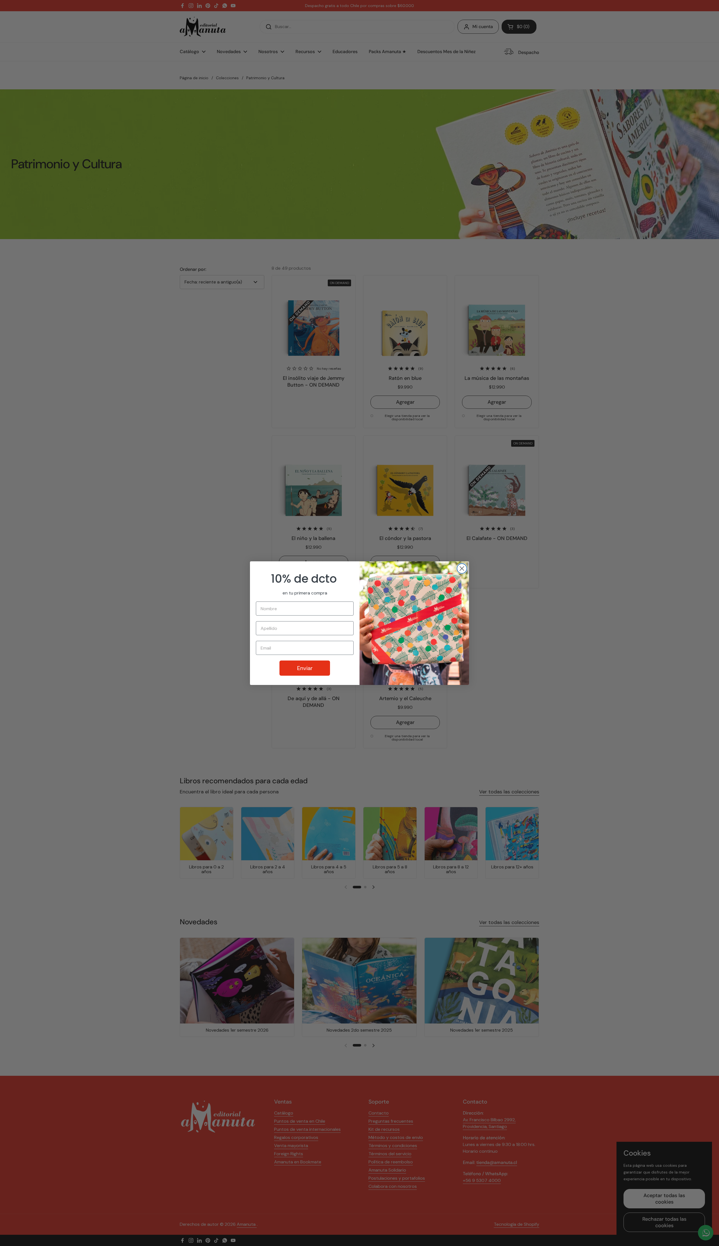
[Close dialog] (462, 568)
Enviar (305, 668)
